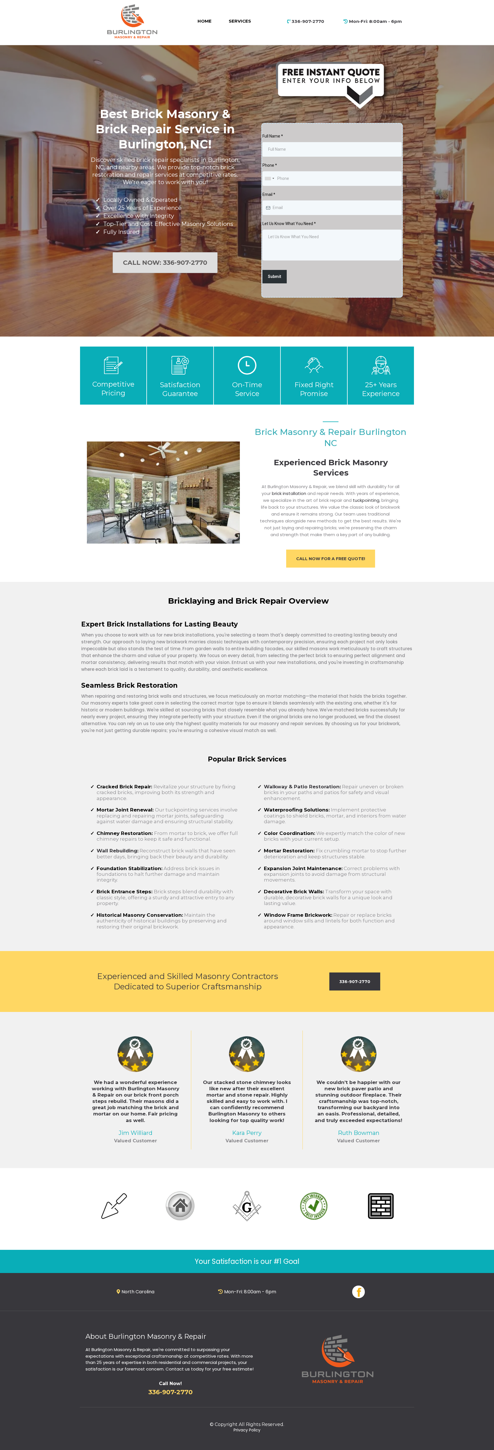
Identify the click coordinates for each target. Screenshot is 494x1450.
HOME (205, 21)
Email (268, 194)
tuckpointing (366, 500)
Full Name (272, 136)
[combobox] (269, 179)
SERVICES (240, 21)
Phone (269, 165)
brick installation (289, 493)
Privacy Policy (247, 1430)
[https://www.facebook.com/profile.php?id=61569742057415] (358, 1292)
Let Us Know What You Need (289, 223)
